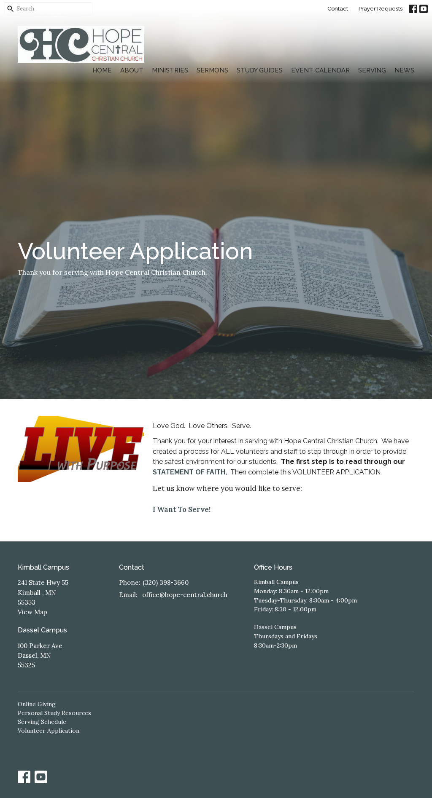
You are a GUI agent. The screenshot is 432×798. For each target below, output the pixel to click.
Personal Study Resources (54, 713)
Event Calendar (320, 70)
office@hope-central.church (184, 595)
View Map (32, 612)
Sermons (212, 70)
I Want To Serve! (182, 509)
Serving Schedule (42, 722)
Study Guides (260, 70)
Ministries (170, 70)
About (131, 70)
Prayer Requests (380, 8)
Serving (372, 70)
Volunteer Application (48, 730)
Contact (337, 8)
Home (102, 70)
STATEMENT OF (179, 472)
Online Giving (37, 704)
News (404, 70)
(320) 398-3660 (166, 582)
